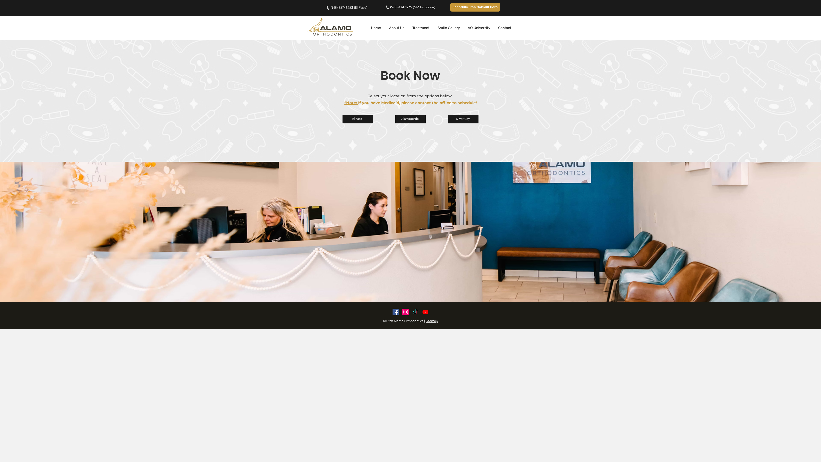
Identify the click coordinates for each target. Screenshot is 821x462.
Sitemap (432, 321)
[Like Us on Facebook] (396, 312)
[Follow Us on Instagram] (405, 312)
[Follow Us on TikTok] (415, 312)
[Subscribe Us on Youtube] (425, 312)
